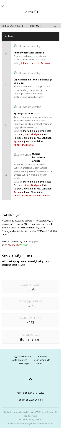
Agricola (45, 63)
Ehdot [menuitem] (39, 363)
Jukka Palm (29, 137)
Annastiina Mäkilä (24, 144)
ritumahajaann (30, 339)
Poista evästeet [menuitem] (19, 359)
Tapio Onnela (42, 195)
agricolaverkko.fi (22, 356)
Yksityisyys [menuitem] (24, 363)
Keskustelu (10, 36)
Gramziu (38, 419)
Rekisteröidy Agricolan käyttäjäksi (21, 261)
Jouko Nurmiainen (34, 141)
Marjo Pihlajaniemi (33, 130)
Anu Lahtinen (44, 137)
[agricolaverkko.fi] (30, 11)
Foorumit (42, 356)
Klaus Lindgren (31, 63)
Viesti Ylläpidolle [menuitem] (42, 359)
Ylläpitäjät (13, 244)
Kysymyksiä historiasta (27, 113)
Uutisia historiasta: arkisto (38, 157)
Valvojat (23, 244)
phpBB (35, 412)
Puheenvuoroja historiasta (29, 52)
